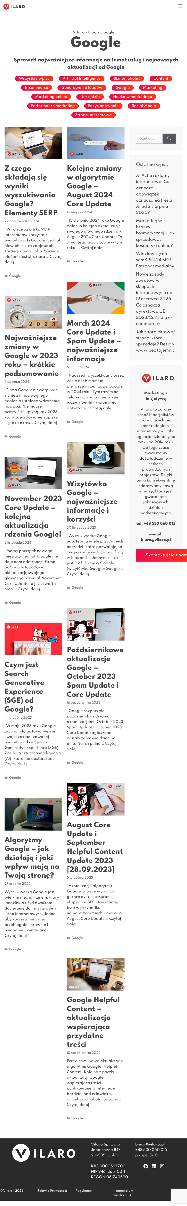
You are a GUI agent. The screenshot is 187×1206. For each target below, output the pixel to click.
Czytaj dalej (92, 248)
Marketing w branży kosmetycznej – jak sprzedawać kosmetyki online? (155, 233)
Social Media (144, 106)
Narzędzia (90, 97)
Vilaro (79, 32)
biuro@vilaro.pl (156, 540)
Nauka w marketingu (132, 97)
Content (160, 79)
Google (123, 88)
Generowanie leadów (81, 88)
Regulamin (83, 1190)
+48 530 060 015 (159, 524)
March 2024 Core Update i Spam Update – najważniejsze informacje (94, 341)
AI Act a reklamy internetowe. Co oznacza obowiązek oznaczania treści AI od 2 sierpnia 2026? (154, 194)
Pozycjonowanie (103, 106)
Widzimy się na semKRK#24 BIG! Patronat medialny (155, 260)
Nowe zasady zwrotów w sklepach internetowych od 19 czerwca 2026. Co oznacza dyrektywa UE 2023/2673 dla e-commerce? (154, 299)
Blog (92, 32)
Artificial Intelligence (82, 79)
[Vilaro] (14, 6)
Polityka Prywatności (53, 1190)
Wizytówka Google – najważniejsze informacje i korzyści (92, 502)
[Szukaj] (169, 139)
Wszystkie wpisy (34, 79)
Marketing (152, 88)
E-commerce (36, 88)
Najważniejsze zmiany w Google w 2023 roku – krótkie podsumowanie (32, 356)
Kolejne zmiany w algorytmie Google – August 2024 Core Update (94, 186)
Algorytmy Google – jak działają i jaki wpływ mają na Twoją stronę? (32, 858)
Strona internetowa (93, 115)
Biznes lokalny (127, 79)
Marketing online (51, 97)
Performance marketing (53, 106)
